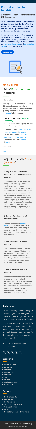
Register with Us (10, 382)
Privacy (7, 380)
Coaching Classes (19, 137)
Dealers (15, 132)
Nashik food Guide (12, 397)
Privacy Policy (27, 424)
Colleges (7, 137)
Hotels (23, 140)
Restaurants (9, 142)
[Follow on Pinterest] (20, 352)
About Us (8, 367)
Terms (6, 377)
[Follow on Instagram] (16, 352)
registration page (12, 44)
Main (4, 152)
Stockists (22, 132)
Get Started (7, 52)
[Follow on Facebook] (4, 352)
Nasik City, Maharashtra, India (16, 412)
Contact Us (9, 385)
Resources (8, 372)
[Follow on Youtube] (12, 352)
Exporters (7, 132)
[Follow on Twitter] (8, 352)
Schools (24, 135)
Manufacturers (24, 130)
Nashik (7, 409)
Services (7, 370)
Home (9, 424)
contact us (7, 113)
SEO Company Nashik (13, 404)
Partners (7, 375)
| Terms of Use (16, 424)
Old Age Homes (10, 407)
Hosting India (9, 402)
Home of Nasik (10, 365)
